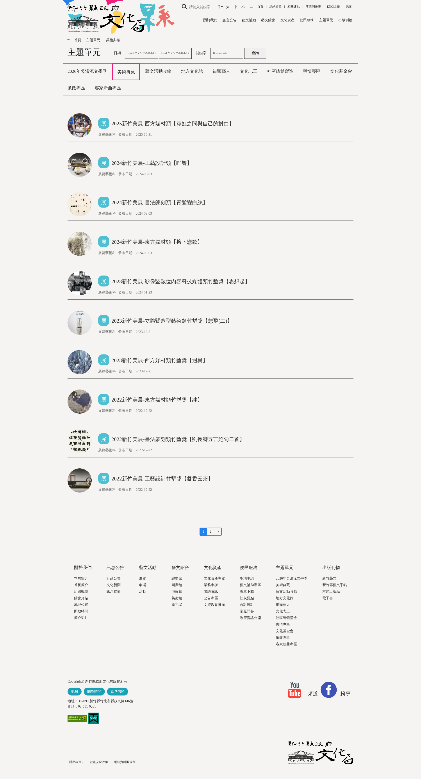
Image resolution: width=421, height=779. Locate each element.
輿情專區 (283, 624)
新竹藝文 (329, 578)
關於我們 (210, 20)
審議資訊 (211, 591)
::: (252, 6)
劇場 (142, 585)
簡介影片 (81, 618)
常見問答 (247, 611)
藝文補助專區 (250, 585)
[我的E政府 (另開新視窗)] (93, 718)
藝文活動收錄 (286, 591)
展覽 (142, 578)
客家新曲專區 (286, 644)
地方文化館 (284, 598)
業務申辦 (211, 585)
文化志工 (283, 611)
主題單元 (326, 20)
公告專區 (211, 598)
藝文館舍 (268, 20)
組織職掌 (81, 591)
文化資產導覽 (214, 578)
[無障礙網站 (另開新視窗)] (77, 720)
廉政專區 (283, 637)
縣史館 (176, 578)
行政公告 (114, 578)
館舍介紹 (81, 598)
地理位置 (81, 604)
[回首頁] (106, 18)
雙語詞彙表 (313, 6)
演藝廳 (176, 591)
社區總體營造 (286, 618)
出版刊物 (345, 20)
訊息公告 (230, 20)
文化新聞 (114, 585)
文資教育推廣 (214, 604)
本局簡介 (81, 578)
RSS (349, 6)
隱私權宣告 (77, 762)
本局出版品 (331, 591)
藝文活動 (249, 20)
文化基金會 (284, 631)
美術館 (176, 598)
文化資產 (287, 20)
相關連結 (293, 6)
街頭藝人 (283, 604)
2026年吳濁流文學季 (291, 578)
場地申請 (247, 578)
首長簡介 (81, 585)
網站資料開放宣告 (126, 762)
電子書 (327, 598)
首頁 (260, 6)
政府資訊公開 (250, 618)
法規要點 (247, 598)
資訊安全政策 (99, 762)
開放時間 (81, 611)
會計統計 (247, 604)
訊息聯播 (114, 591)
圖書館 (176, 585)
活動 (142, 591)
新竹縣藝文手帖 (334, 585)
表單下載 (247, 591)
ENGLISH (333, 6)
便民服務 (307, 20)
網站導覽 (275, 6)
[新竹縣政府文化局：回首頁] (320, 752)
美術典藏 (283, 585)
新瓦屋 (176, 604)
